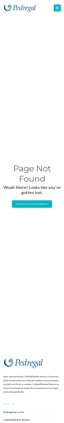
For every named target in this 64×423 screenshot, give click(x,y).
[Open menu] (57, 8)
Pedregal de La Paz (13, 412)
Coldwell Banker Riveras (16, 419)
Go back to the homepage (32, 204)
